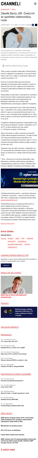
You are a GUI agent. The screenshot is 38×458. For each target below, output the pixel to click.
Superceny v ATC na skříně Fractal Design (14, 354)
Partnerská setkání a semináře (16, 374)
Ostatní (13, 9)
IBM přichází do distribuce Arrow (11, 426)
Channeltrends (5, 9)
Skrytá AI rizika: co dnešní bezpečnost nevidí (15, 393)
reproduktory (22, 241)
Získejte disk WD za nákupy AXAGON (12, 366)
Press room (6, 413)
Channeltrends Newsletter (15, 255)
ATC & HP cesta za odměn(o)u (10, 430)
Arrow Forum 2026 (6, 387)
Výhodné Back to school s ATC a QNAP (13, 347)
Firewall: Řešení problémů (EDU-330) (12, 406)
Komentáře (11, 241)
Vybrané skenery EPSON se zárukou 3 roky (14, 360)
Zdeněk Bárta (5, 25)
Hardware (30, 238)
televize (27, 244)
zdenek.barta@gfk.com (9, 200)
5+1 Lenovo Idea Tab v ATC (9, 341)
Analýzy (10, 238)
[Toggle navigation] (35, 4)
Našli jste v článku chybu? (8, 223)
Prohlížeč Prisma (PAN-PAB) (9, 399)
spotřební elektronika (15, 244)
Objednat (6, 265)
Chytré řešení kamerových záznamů (12, 435)
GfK (23, 238)
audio (17, 238)
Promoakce (6, 335)
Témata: (3, 238)
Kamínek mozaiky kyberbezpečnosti (12, 381)
